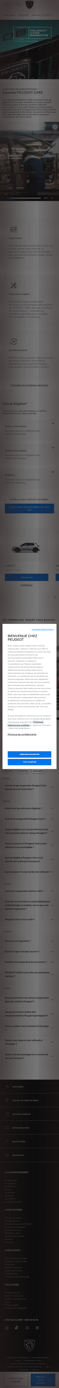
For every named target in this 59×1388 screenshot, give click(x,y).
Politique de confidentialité (22, 734)
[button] (43, 629)
